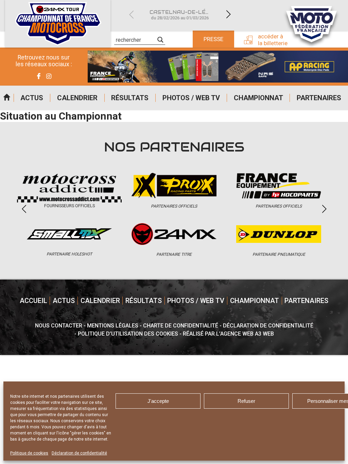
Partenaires (319, 98)
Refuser (246, 401)
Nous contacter (58, 325)
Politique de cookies (29, 453)
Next (228, 14)
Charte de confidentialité (180, 325)
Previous (131, 14)
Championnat (258, 98)
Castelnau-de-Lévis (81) (184, 14)
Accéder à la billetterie (273, 40)
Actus (31, 98)
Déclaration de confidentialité (79, 453)
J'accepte (158, 401)
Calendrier (77, 98)
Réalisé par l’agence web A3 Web (228, 334)
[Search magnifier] (160, 39)
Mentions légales (112, 325)
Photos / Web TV (191, 98)
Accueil (7, 98)
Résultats (130, 98)
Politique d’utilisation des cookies (128, 334)
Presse (213, 39)
